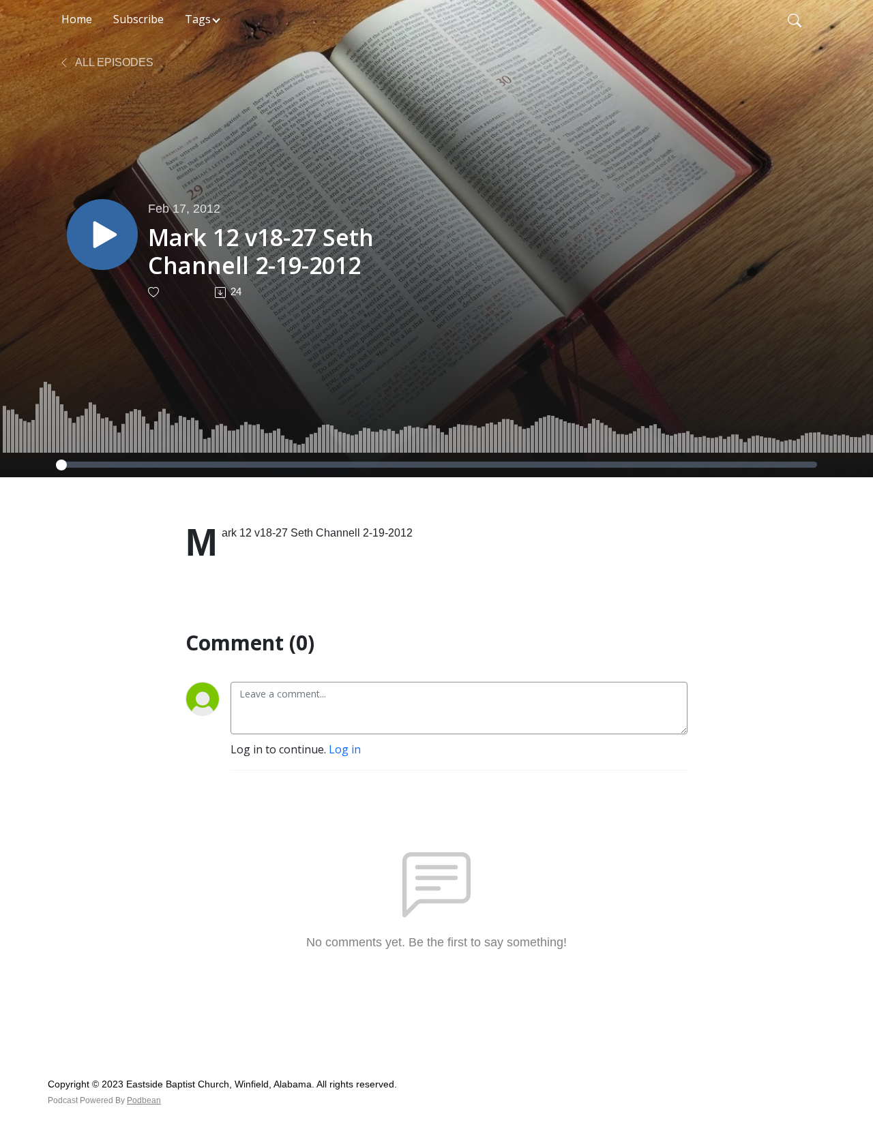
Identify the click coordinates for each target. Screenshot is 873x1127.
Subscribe (138, 19)
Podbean (144, 1100)
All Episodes (113, 62)
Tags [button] (198, 19)
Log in (345, 749)
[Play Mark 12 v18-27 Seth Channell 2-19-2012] (102, 234)
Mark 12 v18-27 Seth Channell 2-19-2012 (261, 252)
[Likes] (154, 292)
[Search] (794, 19)
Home (76, 19)
